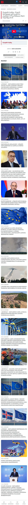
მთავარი (3, 9)
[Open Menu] (26, 2)
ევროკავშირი (21, 55)
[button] (5, 5)
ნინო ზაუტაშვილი (9, 57)
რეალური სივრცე (11, 9)
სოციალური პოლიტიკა (9, 55)
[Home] (2, 2)
